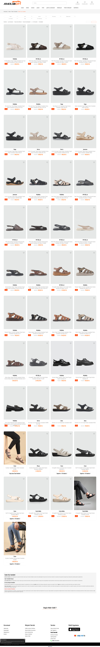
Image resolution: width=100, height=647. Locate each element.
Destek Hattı (53, 638)
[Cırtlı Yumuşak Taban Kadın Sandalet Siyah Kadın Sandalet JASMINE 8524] (15, 176)
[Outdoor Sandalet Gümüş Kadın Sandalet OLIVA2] (15, 538)
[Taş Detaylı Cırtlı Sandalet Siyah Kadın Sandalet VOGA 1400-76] (62, 86)
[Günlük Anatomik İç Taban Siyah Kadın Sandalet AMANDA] (38, 448)
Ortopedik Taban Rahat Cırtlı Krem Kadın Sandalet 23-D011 (61, 513)
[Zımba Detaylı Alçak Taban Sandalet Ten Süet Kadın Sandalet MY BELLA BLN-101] (15, 41)
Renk (25, 16)
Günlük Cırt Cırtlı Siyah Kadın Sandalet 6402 (85, 422)
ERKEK (27, 7)
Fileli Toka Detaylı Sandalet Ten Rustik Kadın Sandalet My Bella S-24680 (85, 242)
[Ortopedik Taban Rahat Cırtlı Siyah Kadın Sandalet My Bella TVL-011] (38, 357)
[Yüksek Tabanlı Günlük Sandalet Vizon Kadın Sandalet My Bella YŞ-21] (85, 267)
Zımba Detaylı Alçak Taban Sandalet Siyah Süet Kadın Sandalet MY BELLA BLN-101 (15, 287)
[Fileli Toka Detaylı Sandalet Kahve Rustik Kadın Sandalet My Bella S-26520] (38, 41)
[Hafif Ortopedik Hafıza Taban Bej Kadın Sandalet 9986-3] (15, 493)
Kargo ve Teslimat (28, 634)
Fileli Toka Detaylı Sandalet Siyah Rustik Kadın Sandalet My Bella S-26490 (85, 196)
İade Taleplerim (53, 630)
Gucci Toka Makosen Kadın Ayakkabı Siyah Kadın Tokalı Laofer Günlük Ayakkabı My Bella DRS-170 (15, 423)
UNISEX (32, 7)
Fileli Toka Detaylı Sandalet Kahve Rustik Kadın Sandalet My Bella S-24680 (38, 242)
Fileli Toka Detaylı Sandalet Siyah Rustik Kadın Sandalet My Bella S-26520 (85, 61)
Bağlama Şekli (68, 16)
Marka (11, 16)
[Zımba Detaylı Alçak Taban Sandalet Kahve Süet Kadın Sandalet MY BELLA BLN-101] (38, 267)
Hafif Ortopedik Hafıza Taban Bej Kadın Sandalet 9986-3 (15, 513)
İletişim (5, 634)
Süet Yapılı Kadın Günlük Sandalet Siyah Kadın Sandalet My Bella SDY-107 (38, 196)
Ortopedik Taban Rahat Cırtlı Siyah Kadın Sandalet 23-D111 (85, 513)
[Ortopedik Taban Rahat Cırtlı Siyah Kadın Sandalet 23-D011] (38, 493)
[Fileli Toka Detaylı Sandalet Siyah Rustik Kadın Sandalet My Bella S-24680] (62, 222)
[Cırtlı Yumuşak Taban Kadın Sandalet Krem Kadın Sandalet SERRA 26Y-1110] (38, 131)
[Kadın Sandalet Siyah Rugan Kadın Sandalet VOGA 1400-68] (85, 86)
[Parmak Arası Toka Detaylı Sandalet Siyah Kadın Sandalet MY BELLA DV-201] (15, 86)
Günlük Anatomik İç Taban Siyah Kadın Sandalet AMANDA (38, 468)
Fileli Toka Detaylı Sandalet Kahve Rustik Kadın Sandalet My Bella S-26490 (14, 242)
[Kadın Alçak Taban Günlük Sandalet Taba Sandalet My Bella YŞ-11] (62, 312)
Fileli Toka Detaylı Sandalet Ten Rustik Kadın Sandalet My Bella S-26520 (61, 61)
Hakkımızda (6, 628)
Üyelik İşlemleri (53, 636)
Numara (39, 16)
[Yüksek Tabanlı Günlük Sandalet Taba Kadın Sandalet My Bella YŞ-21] (15, 312)
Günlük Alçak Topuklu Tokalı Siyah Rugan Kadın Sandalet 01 (61, 377)
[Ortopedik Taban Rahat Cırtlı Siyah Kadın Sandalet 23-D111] (85, 493)
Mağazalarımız (6, 632)
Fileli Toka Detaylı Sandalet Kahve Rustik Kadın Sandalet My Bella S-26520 (38, 61)
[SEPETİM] (92, 2)
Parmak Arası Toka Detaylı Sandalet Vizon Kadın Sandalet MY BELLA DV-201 (38, 106)
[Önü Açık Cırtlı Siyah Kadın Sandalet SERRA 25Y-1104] (38, 403)
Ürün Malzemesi (39, 18)
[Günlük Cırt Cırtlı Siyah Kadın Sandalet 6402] (85, 403)
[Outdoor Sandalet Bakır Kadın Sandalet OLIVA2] (15, 448)
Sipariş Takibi (27, 636)
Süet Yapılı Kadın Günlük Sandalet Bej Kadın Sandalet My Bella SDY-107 (61, 196)
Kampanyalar (6, 630)
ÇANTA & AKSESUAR (50, 7)
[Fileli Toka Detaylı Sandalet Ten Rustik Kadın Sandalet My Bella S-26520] (62, 41)
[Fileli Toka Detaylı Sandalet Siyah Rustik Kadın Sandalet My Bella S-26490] (85, 176)
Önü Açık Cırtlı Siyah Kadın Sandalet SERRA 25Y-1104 (38, 423)
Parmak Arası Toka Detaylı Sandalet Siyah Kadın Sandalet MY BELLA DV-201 (15, 106)
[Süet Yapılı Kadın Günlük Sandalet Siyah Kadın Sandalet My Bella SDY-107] (38, 176)
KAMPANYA (76, 7)
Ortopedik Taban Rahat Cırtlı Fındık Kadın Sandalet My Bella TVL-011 (61, 287)
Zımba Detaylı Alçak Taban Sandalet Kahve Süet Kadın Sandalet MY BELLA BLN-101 (38, 287)
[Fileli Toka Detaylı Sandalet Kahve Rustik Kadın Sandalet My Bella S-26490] (15, 222)
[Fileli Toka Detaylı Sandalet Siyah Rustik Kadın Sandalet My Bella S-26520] (85, 41)
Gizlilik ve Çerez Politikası (30, 628)
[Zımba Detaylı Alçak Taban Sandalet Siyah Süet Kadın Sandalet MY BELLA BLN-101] (15, 267)
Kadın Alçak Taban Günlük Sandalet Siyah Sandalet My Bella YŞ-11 (38, 332)
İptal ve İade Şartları (29, 632)
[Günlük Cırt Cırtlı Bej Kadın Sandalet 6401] (62, 403)
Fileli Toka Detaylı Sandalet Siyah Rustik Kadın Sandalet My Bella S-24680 (61, 242)
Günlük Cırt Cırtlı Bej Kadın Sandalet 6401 (62, 422)
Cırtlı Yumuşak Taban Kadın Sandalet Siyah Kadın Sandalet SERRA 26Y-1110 (62, 151)
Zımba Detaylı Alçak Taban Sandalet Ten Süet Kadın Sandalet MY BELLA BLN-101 (14, 61)
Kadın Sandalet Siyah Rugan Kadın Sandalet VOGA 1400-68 (85, 106)
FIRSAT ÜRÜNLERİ (67, 7)
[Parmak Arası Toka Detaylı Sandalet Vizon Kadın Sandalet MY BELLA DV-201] (38, 86)
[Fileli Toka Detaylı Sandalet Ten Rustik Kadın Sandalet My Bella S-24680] (85, 222)
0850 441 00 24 (55, 640)
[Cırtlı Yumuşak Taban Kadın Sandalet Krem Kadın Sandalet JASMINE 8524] (85, 131)
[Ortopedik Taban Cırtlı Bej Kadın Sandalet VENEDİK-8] (62, 448)
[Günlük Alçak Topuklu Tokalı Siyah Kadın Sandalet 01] (85, 357)
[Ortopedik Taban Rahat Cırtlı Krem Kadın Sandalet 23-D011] (62, 493)
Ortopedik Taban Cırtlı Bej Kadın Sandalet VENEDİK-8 (61, 468)
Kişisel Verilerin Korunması (30, 630)
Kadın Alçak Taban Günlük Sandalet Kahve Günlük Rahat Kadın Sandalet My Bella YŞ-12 (15, 377)
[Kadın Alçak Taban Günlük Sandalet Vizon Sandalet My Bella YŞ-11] (85, 312)
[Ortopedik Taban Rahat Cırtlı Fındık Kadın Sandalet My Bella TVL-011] (62, 267)
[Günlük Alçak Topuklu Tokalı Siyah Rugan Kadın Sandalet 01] (62, 357)
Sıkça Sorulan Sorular (55, 628)
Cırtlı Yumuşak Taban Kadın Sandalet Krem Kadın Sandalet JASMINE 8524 (85, 151)
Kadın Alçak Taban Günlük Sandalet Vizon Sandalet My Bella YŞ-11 (85, 332)
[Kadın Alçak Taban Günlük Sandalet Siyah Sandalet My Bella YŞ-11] (38, 312)
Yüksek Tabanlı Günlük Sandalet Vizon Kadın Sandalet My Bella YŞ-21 (85, 287)
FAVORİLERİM (85, 4)
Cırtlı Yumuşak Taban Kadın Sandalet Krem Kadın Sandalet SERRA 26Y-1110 (38, 151)
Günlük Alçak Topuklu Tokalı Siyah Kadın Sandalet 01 (85, 377)
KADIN (22, 7)
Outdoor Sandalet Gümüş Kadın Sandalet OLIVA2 (14, 558)
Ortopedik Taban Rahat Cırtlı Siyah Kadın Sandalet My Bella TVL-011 (38, 377)
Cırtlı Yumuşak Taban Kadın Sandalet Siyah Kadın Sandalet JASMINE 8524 (15, 196)
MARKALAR (59, 7)
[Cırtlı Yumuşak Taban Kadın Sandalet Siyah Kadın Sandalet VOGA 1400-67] (15, 131)
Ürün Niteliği (11, 18)
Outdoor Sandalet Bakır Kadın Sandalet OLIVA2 (15, 468)
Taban (25, 18)
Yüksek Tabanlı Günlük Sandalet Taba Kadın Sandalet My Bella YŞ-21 (15, 332)
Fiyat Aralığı (54, 16)
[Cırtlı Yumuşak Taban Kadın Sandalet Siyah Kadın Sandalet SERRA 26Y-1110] (62, 131)
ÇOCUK (38, 7)
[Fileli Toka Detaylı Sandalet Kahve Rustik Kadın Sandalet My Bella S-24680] (38, 222)
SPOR (43, 7)
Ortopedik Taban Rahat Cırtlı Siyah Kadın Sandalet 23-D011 (38, 513)
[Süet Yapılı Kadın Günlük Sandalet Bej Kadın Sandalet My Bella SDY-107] (62, 176)
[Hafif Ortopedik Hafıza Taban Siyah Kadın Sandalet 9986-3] (85, 448)
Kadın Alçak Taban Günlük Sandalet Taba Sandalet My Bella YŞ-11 (61, 332)
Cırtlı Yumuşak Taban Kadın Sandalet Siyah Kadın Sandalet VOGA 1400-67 (15, 151)
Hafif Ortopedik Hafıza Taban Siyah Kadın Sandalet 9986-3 (85, 468)
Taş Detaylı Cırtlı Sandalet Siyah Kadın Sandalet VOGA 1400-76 (62, 106)
